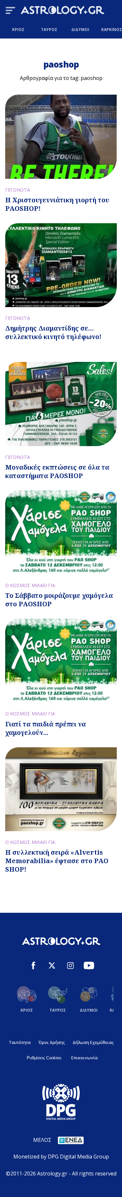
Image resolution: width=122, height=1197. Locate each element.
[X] (52, 966)
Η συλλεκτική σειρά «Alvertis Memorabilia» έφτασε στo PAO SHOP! (56, 861)
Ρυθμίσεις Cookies (44, 1057)
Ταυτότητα (20, 1042)
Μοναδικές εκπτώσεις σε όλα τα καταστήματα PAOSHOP (57, 471)
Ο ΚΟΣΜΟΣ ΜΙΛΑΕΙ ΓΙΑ (30, 585)
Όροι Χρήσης (51, 1042)
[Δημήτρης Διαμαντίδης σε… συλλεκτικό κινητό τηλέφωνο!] (61, 265)
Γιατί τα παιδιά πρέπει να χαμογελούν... (45, 728)
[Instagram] (70, 966)
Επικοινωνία (84, 1058)
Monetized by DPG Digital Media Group (61, 1156)
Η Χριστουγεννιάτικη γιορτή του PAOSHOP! (57, 204)
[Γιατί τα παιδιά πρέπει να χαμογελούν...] (61, 661)
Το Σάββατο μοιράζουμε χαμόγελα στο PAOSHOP (59, 599)
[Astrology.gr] (62, 11)
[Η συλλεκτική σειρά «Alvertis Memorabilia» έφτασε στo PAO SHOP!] (61, 789)
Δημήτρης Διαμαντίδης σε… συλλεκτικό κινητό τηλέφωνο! (53, 332)
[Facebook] (33, 966)
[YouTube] (89, 966)
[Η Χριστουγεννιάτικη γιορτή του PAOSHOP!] (61, 137)
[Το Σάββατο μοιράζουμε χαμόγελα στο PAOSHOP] (61, 532)
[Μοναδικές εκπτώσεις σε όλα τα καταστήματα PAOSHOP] (61, 404)
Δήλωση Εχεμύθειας (93, 1042)
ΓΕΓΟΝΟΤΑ (17, 190)
